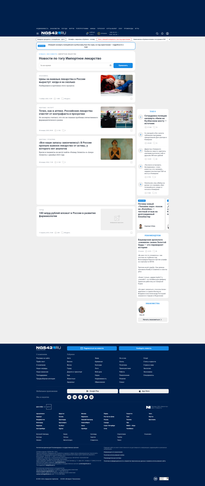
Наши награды (41, 368)
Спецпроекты (149, 375)
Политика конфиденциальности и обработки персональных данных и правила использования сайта (135, 461)
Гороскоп (101, 28)
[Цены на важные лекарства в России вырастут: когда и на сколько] (117, 85)
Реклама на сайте (43, 358)
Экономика (148, 372)
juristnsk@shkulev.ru (85, 463)
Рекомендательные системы (112, 458)
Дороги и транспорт (74, 372)
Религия (122, 379)
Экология (147, 368)
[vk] (75, 397)
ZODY (120, 28)
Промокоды (128, 28)
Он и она (122, 358)
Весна (69, 365)
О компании (40, 365)
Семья (121, 382)
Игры (137, 28)
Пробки (102, 33)
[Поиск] (157, 33)
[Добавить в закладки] (131, 98)
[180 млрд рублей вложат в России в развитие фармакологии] (117, 219)
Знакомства (55, 28)
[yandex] (91, 397)
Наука (97, 375)
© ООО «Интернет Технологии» (70, 479)
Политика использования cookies (114, 455)
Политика (123, 365)
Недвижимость (42, 28)
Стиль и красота (150, 362)
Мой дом (98, 372)
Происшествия (125, 368)
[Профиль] (167, 33)
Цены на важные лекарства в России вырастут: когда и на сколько (62, 81)
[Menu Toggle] (37, 33)
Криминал (99, 362)
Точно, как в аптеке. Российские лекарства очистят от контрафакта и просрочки (65, 112)
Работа (122, 372)
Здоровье (70, 382)
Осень (121, 362)
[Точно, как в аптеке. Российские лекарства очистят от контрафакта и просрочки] (117, 117)
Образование (100, 382)
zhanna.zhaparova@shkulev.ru (45, 471)
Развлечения (124, 375)
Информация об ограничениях (113, 452)
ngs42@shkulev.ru (60, 462)
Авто (69, 358)
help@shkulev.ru (50, 465)
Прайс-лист (40, 362)
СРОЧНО (42, 46)
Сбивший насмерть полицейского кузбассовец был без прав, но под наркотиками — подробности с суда (86, 46)
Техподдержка (41, 375)
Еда (68, 375)
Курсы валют (112, 28)
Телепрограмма (82, 28)
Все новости (52, 54)
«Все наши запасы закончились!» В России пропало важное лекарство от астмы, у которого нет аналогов (65, 145)
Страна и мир (149, 365)
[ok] (80, 397)
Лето (97, 368)
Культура (98, 365)
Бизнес (69, 362)
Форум (71, 28)
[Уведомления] (162, 33)
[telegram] (69, 397)
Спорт (146, 358)
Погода (64, 28)
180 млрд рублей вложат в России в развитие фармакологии (67, 215)
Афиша (92, 28)
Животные (71, 379)
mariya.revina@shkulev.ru (43, 474)
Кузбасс (42, 54)
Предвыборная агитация (45, 379)
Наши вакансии (42, 372)
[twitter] (86, 397)
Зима (97, 358)
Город (69, 368)
